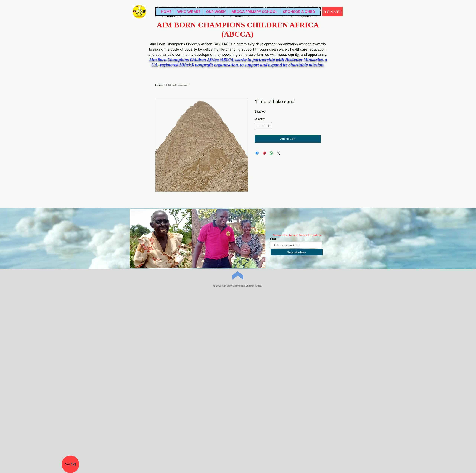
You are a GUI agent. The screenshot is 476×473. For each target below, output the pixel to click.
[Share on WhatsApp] (271, 153)
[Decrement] (257, 125)
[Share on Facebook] (257, 153)
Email (273, 239)
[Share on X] (278, 153)
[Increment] (269, 125)
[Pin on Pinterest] (264, 153)
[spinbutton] (263, 125)
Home (159, 85)
